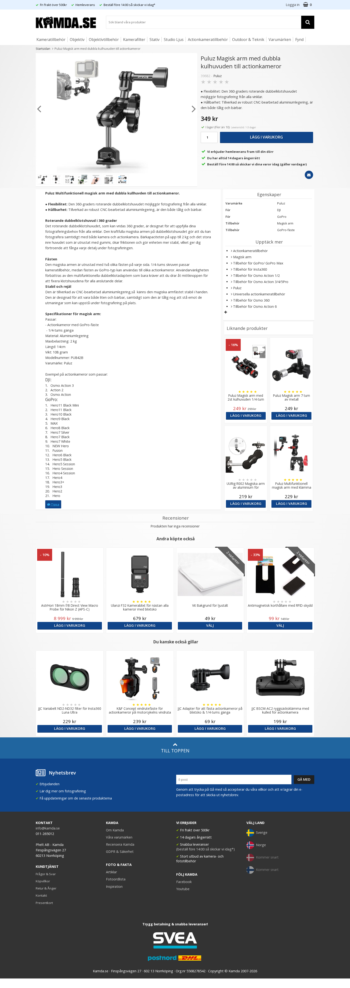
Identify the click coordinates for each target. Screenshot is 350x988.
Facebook (184, 881)
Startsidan (43, 48)
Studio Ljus (174, 39)
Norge (261, 845)
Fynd (299, 39)
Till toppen (175, 750)
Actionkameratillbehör (208, 39)
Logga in (293, 4)
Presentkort (44, 903)
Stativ (155, 39)
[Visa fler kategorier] (225, 312)
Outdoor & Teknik (248, 39)
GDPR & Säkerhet (120, 851)
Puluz (217, 76)
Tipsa (54, 504)
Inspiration (114, 886)
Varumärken (280, 39)
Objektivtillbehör (104, 39)
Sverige (261, 832)
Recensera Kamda (120, 844)
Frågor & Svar (46, 874)
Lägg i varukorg (266, 137)
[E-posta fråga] (309, 175)
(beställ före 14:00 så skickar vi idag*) (205, 849)
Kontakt (41, 895)
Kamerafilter (134, 39)
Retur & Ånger (46, 888)
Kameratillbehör (50, 39)
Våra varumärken (119, 837)
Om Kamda (115, 830)
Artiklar (111, 872)
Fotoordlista (115, 879)
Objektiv (77, 39)
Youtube (183, 889)
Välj (210, 625)
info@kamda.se (48, 828)
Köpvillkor (43, 881)
